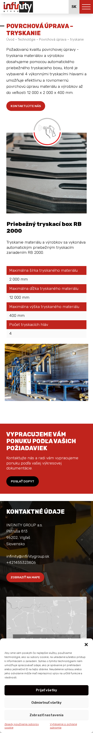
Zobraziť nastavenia (46, 715)
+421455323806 (21, 562)
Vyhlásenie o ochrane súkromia (63, 726)
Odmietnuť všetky (46, 703)
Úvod (10, 40)
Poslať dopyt (22, 481)
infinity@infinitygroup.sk (27, 556)
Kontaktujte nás (26, 106)
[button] (86, 644)
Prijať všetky (46, 690)
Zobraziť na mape (25, 577)
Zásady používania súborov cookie (22, 726)
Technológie (26, 40)
